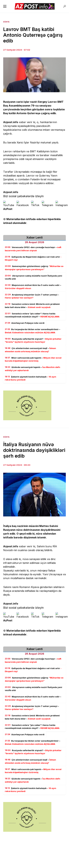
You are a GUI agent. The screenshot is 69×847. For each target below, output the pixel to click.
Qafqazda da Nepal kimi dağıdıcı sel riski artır (33, 258)
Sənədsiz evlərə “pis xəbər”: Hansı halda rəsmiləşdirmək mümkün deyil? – (32, 315)
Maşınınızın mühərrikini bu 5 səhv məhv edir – (33, 287)
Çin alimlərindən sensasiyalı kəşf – (30, 350)
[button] (4, 6)
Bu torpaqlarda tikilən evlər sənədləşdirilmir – (32, 331)
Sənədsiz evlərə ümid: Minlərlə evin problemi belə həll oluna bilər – (32, 305)
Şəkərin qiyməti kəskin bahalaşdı (30, 378)
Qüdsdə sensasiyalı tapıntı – (32, 369)
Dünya (6, 22)
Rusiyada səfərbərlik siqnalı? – (33, 340)
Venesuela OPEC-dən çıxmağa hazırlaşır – (33, 249)
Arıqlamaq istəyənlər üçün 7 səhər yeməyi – (32, 296)
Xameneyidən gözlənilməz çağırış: (34, 268)
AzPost (7, 209)
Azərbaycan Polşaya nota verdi (24, 323)
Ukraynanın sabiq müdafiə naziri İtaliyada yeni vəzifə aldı (33, 277)
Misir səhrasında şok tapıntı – (33, 359)
